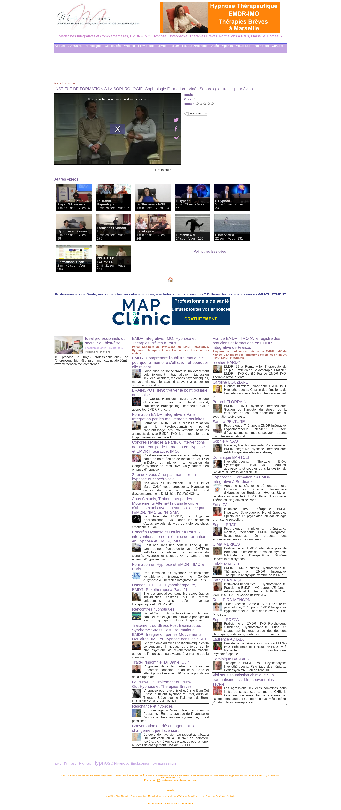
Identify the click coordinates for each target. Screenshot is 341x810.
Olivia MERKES (226, 544)
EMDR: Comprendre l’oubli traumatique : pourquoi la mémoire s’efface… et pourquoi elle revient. (170, 362)
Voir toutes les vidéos (210, 251)
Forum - (175, 46)
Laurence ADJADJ (229, 639)
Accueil (58, 83)
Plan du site (149, 780)
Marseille (170, 790)
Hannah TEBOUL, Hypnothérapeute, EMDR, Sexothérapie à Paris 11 (164, 587)
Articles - (130, 46)
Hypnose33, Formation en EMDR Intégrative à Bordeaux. (242, 479)
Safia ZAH (221, 505)
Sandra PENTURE (229, 421)
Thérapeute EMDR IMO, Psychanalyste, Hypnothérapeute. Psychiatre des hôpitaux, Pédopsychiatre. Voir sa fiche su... (255, 666)
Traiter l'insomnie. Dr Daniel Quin (161, 662)
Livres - (163, 46)
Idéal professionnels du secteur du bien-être (105, 340)
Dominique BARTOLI (231, 457)
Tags (194, 780)
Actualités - (244, 46)
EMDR (59, 763)
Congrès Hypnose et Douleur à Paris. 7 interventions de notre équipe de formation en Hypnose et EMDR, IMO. (169, 536)
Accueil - (61, 46)
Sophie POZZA (226, 619)
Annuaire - (76, 46)
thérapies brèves (165, 763)
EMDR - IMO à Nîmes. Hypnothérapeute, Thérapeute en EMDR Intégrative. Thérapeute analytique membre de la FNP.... (255, 571)
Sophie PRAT (224, 524)
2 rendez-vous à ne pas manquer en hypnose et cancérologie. (164, 476)
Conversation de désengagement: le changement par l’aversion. (163, 728)
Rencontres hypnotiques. (154, 609)
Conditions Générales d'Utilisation (221, 796)
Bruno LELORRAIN (229, 402)
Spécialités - (114, 46)
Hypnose (102, 763)
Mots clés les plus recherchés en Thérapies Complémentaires (176, 796)
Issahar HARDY (226, 362)
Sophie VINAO (225, 441)
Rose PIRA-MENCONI (232, 600)
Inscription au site (182, 780)
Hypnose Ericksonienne (134, 763)
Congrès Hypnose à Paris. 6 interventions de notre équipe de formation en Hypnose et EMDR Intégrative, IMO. (168, 446)
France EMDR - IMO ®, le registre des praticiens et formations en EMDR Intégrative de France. (246, 343)
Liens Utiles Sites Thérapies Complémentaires (125, 796)
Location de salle (95, 347)
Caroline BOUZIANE (230, 382)
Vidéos (72, 83)
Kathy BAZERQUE (229, 580)
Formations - (147, 46)
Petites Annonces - (196, 46)
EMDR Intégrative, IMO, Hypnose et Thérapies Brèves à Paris (164, 340)
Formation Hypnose (78, 763)
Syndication (166, 780)
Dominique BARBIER (231, 659)
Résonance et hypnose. (152, 706)
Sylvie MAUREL (226, 564)
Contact (277, 46)
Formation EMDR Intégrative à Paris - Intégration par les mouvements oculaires (168, 416)
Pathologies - (94, 46)
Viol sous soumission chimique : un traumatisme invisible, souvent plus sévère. (243, 679)
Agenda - (228, 46)
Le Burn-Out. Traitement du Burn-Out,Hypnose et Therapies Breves (162, 684)
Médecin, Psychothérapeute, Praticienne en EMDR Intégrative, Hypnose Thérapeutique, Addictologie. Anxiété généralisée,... (255, 449)
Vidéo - (216, 46)
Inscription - (262, 46)
